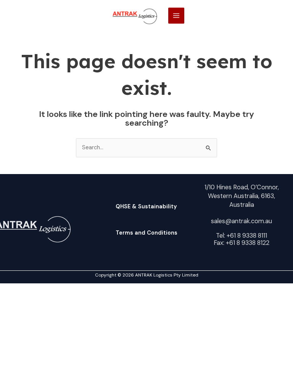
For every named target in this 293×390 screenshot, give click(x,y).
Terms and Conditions (146, 233)
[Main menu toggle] (176, 16)
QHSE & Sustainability (146, 206)
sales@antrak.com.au (241, 221)
